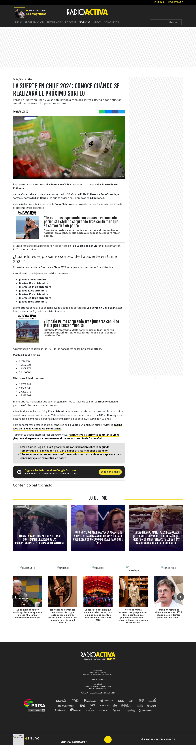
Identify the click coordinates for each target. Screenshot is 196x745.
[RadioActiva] (87, 12)
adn (141, 701)
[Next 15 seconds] (115, 739)
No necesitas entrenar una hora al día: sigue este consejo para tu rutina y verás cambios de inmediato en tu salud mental (62, 616)
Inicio (18, 22)
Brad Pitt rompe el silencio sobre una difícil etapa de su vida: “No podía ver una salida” (168, 613)
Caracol (152, 701)
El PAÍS (63, 701)
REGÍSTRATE (175, 2)
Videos (97, 22)
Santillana (92, 701)
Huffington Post (67, 705)
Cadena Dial (116, 705)
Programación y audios (159, 739)
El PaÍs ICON (104, 710)
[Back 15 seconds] (100, 739)
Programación (34, 22)
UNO (84, 705)
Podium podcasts (91, 710)
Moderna (76, 710)
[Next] (122, 739)
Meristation (145, 710)
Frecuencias (55, 22)
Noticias (84, 22)
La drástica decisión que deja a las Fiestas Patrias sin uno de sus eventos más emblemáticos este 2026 (98, 614)
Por (20, 111)
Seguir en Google (110, 471)
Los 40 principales (77, 701)
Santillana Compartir (108, 701)
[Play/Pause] (108, 739)
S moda (117, 710)
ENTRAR (159, 2)
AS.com (131, 701)
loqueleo (131, 710)
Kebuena (149, 705)
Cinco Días (104, 705)
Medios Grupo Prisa (36, 710)
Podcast (70, 22)
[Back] (93, 739)
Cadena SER (121, 701)
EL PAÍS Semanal (127, 705)
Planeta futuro (139, 705)
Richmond (61, 710)
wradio (93, 705)
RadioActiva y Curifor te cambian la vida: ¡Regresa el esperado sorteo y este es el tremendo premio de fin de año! (66, 436)
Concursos (111, 22)
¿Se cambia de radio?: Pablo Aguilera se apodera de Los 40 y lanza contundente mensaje (27, 613)
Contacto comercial (98, 679)
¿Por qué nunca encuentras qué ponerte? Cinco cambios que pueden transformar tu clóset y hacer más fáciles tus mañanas (133, 616)
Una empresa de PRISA (36, 703)
